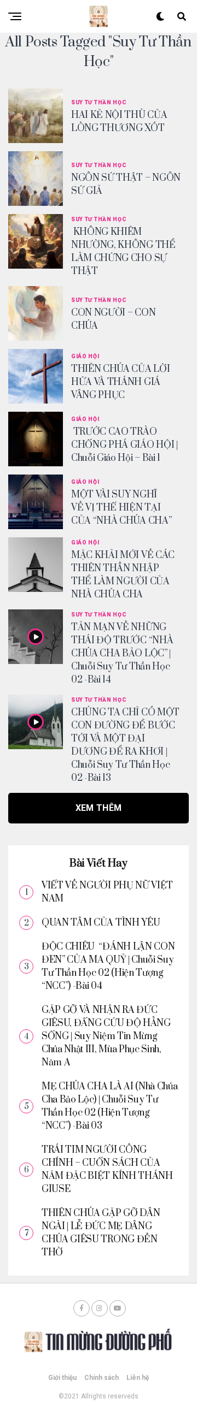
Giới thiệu (62, 1378)
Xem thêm (99, 808)
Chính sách (101, 1378)
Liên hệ (137, 1378)
